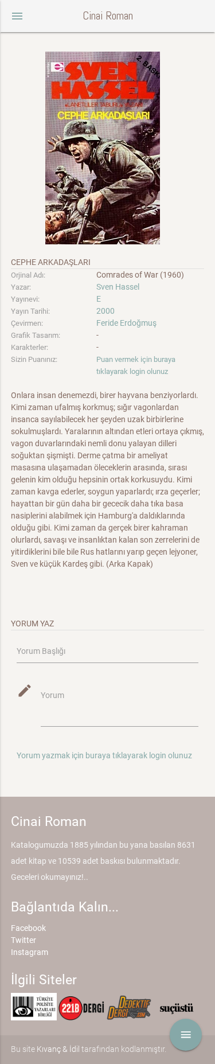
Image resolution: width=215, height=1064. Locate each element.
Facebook (28, 928)
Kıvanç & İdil (58, 1049)
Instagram (29, 952)
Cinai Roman (108, 16)
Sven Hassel (117, 286)
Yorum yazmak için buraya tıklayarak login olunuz (104, 755)
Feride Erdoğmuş (126, 323)
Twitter (23, 940)
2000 (105, 310)
